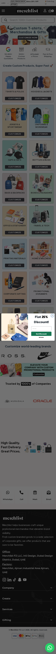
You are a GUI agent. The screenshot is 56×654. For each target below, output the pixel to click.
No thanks (41, 337)
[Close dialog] (52, 315)
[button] (49, 647)
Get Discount (41, 333)
